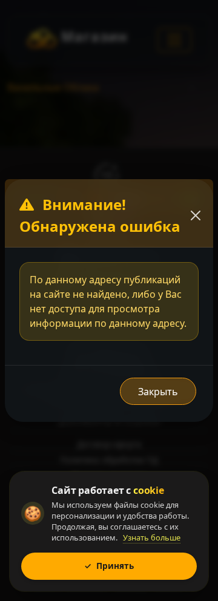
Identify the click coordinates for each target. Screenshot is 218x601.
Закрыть (158, 391)
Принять (109, 565)
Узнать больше (151, 537)
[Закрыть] (195, 215)
